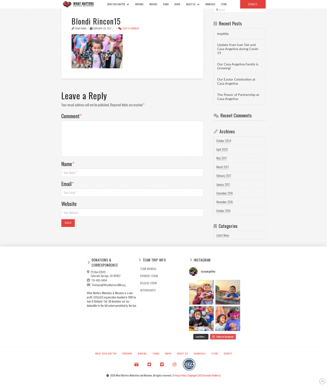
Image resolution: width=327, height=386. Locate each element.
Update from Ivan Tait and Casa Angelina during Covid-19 (238, 49)
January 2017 (223, 184)
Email (67, 184)
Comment (71, 116)
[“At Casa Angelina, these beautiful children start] (227, 318)
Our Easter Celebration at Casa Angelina (236, 81)
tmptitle (223, 34)
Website (69, 203)
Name (67, 164)
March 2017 (222, 167)
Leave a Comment (130, 28)
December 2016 (224, 193)
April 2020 (222, 149)
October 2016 (223, 211)
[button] (253, 4)
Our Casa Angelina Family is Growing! (237, 66)
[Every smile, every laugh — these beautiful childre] (227, 292)
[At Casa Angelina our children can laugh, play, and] (201, 292)
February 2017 (223, 175)
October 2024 (223, 140)
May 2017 (221, 158)
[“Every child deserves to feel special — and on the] (201, 318)
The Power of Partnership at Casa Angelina (238, 97)
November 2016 (224, 202)
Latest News (222, 235)
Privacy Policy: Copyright (185, 375)
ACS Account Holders (209, 375)
